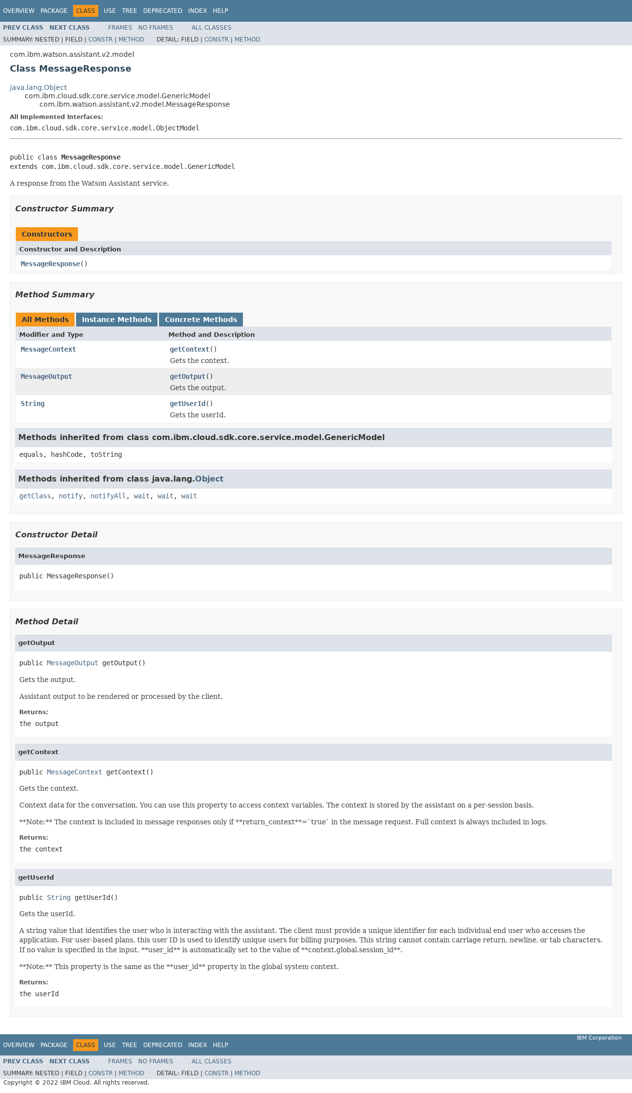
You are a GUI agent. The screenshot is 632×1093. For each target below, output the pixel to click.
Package (54, 10)
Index (197, 10)
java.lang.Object (38, 87)
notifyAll (108, 496)
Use (110, 10)
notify (70, 496)
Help (220, 10)
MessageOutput (46, 376)
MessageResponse (50, 264)
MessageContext (48, 349)
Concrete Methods (201, 320)
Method (131, 39)
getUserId (187, 403)
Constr (100, 39)
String (32, 403)
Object (209, 479)
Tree (129, 10)
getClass (35, 496)
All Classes (212, 27)
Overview (19, 10)
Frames (120, 27)
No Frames (155, 27)
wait (142, 496)
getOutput (187, 376)
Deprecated (162, 10)
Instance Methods (117, 320)
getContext (189, 349)
